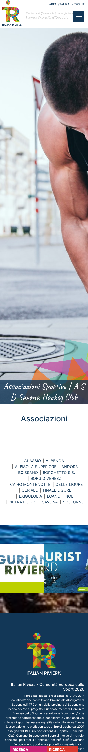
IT (83, 4)
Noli (69, 496)
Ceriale (30, 490)
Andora (69, 466)
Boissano (28, 472)
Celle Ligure (69, 484)
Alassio (32, 460)
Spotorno (73, 502)
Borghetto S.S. (59, 472)
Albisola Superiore (35, 466)
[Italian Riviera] (11, 18)
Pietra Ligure (23, 502)
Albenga (55, 460)
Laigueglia (30, 496)
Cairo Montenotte (30, 484)
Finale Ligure (57, 490)
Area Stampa (59, 4)
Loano (53, 496)
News (75, 4)
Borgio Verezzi (46, 478)
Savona (50, 502)
